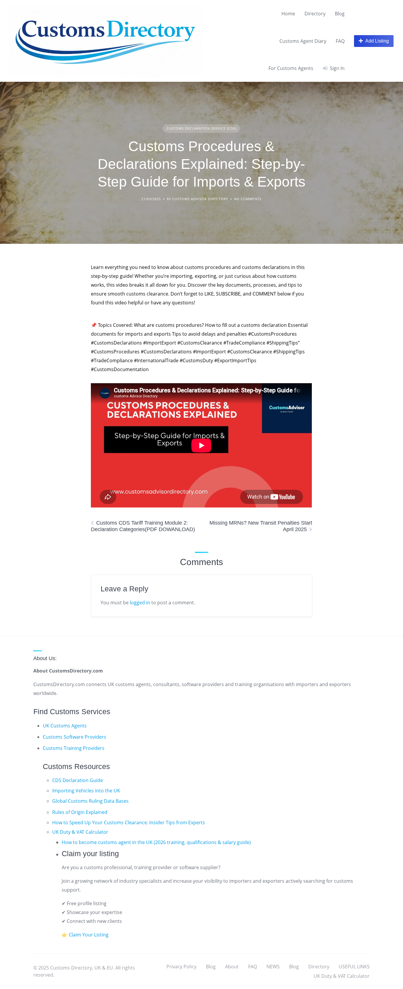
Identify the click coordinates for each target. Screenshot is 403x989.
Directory (314, 13)
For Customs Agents (290, 68)
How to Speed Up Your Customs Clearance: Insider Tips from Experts (128, 822)
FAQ (340, 41)
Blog (340, 13)
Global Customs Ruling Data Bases (90, 801)
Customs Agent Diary (302, 41)
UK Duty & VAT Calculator (80, 832)
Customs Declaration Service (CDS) (201, 128)
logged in (140, 602)
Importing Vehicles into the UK (86, 790)
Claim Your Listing (89, 934)
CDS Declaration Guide (77, 780)
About (232, 966)
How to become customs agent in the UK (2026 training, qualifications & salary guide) (156, 842)
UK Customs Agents (65, 725)
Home (288, 13)
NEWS (273, 966)
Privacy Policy (181, 966)
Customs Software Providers (74, 737)
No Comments (247, 199)
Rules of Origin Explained (79, 812)
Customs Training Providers (73, 748)
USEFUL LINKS (354, 966)
